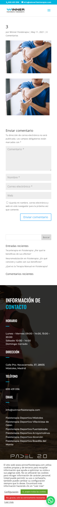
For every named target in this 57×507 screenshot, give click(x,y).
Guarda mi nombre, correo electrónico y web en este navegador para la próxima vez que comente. (27, 206)
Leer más (9, 502)
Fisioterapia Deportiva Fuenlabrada (27, 429)
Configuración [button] (11, 491)
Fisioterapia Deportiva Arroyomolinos (28, 433)
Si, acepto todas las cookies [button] (34, 491)
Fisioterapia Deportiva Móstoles (24, 417)
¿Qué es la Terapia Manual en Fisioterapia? (27, 266)
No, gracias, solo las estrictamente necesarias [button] (25, 497)
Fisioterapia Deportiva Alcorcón (24, 437)
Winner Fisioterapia (19, 32)
